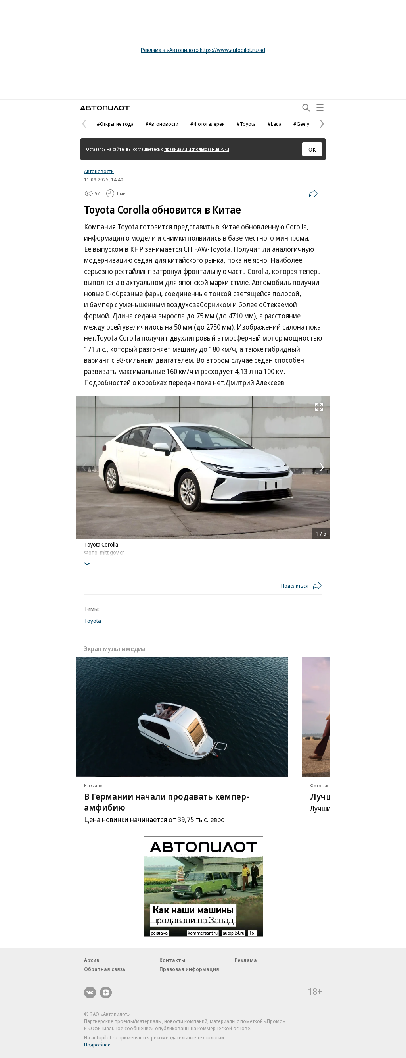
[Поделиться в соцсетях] (313, 193)
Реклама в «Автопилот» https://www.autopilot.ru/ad (203, 50)
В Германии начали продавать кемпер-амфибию (166, 801)
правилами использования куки (196, 149)
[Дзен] (106, 992)
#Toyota (246, 123)
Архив (91, 960)
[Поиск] (306, 108)
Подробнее (97, 1044)
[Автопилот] (105, 108)
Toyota (92, 620)
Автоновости (99, 171)
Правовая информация (189, 969)
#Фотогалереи (207, 123)
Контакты (172, 960)
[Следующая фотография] (322, 467)
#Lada (275, 123)
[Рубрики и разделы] (320, 108)
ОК (312, 149)
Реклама (246, 960)
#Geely (301, 123)
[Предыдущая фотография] (84, 467)
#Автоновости (162, 123)
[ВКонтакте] (90, 992)
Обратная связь (104, 969)
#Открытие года (115, 123)
